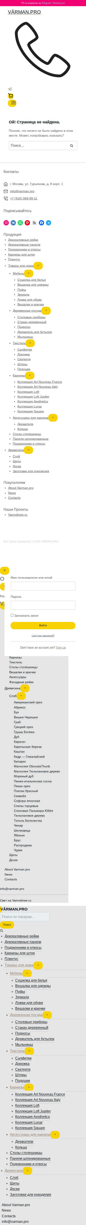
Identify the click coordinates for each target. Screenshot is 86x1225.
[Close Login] (4, 570)
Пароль (16, 596)
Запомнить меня (25, 615)
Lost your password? (43, 635)
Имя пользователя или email (31, 577)
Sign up (61, 647)
